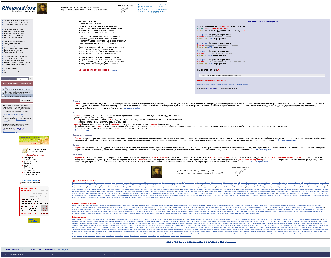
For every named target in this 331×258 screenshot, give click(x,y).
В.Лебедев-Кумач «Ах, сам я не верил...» (311, 211)
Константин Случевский (108, 229)
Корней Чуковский (123, 229)
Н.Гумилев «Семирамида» (254, 185)
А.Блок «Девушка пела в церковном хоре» (97, 205)
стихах (213, 70)
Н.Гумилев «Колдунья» (268, 189)
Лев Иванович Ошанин (153, 229)
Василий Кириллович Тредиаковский (110, 223)
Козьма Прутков (259, 227)
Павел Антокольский (88, 233)
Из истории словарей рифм (14, 31)
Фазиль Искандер (276, 233)
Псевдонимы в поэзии (12, 44)
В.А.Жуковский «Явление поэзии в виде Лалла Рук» (194, 211)
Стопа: (200, 31)
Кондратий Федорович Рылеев (274, 227)
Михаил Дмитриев (289, 229)
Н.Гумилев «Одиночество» (240, 193)
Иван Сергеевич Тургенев (107, 227)
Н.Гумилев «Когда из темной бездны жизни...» (186, 185)
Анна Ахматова (141, 221)
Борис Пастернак (270, 221)
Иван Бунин (297, 225)
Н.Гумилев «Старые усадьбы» (94, 193)
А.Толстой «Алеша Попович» (209, 207)
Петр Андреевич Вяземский (104, 233)
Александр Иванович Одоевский (102, 219)
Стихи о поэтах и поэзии (13, 50)
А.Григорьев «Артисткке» (164, 209)
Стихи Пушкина (12, 250)
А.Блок (25, 128)
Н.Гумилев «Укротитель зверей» (286, 189)
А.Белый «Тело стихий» (269, 207)
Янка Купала (175, 236)
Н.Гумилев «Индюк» (270, 185)
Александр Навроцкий (120, 219)
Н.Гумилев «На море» (322, 189)
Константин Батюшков (291, 227)
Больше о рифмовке (259, 162)
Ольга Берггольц (316, 231)
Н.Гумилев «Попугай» (306, 185)
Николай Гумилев (211, 231)
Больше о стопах (82, 130)
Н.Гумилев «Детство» (122, 183)
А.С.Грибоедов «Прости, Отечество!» (247, 205)
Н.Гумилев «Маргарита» (80, 185)
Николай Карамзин (250, 231)
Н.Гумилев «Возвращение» (214, 191)
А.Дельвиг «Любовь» (148, 209)
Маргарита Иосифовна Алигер (221, 229)
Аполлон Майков (205, 221)
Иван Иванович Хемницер (310, 225)
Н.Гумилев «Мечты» (138, 185)
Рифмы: (200, 37)
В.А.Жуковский (23, 130)
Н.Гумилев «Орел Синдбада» (87, 197)
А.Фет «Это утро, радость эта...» (228, 209)
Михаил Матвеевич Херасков (319, 229)
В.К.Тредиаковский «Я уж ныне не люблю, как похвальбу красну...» (257, 211)
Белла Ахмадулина (246, 221)
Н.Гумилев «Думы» (243, 195)
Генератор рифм (9, 79)
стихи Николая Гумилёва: (87, 181)
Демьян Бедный (142, 225)
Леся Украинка (178, 229)
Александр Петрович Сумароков (159, 219)
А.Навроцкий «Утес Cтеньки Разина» (151, 205)
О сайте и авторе (10, 69)
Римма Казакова (138, 233)
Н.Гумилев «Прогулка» (198, 191)
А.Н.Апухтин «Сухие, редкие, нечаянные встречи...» (126, 207)
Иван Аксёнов (272, 225)
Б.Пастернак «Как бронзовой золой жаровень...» (310, 209)
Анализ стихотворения (208, 75)
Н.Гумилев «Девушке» (79, 187)
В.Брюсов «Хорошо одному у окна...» (165, 211)
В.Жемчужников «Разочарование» (176, 213)
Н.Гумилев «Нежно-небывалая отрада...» (290, 193)
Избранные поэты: (79, 217)
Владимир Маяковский (258, 223)
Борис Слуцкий (282, 221)
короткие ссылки (210, 88)
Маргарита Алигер (205, 229)
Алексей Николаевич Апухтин (277, 219)
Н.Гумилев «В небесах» (112, 193)
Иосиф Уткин (227, 227)
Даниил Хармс (131, 225)
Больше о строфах (132, 108)
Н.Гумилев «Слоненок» (307, 187)
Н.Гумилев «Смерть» (171, 195)
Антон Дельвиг (181, 221)
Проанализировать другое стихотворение (211, 80)
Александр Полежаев (176, 219)
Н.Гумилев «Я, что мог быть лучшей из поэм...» (92, 189)
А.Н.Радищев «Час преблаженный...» (175, 205)
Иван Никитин (76, 227)
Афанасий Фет (235, 221)
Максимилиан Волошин (191, 229)
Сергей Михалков (245, 233)
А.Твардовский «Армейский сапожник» (309, 205)
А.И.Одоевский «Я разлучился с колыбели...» (125, 205)
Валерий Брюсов (316, 221)
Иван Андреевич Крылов (285, 225)
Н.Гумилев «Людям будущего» (171, 183)
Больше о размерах (287, 140)
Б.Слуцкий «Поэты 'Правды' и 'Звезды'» (84, 211)
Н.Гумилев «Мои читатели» (311, 191)
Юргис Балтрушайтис (122, 236)
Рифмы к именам (228, 84)
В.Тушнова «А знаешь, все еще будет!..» (98, 213)
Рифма (5, 105)
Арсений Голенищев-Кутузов (221, 221)
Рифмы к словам (10, 62)
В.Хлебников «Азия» (78, 213)
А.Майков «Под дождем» (181, 209)
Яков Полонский (165, 236)
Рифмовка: (202, 39)
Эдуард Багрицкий (89, 236)
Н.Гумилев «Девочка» (190, 193)
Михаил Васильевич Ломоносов (273, 229)
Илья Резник (150, 227)
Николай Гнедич (200, 231)
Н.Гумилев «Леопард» (189, 183)
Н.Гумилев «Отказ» (147, 189)
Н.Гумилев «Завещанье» (159, 187)
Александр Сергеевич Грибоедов (194, 219)
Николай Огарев (272, 231)
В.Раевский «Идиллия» (252, 213)
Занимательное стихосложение (15, 42)
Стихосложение (8, 117)
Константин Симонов (93, 229)
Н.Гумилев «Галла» (93, 187)
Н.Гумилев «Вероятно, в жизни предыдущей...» (135, 193)
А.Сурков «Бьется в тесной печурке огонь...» (185, 207)
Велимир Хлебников (158, 223)
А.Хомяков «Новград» (254, 207)
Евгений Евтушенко (223, 225)
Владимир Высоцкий (215, 223)
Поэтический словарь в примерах (16, 22)
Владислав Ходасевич (299, 223)
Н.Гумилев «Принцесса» (237, 185)
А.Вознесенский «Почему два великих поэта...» (292, 207)
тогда (141, 9)
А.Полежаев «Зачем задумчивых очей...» (221, 205)
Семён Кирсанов (203, 233)
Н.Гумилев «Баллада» (114, 189)
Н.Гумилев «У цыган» (79, 195)
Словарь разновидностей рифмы (16, 20)
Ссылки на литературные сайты (16, 71)
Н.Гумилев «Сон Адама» (258, 195)
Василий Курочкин (128, 223)
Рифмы (77, 150)
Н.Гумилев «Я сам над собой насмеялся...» (167, 189)
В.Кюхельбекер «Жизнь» (119, 213)
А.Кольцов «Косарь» (102, 207)
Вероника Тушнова (171, 223)
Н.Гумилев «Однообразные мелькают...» (236, 191)
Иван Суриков (120, 227)
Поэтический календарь (13, 58)
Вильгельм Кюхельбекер (185, 223)
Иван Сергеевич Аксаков (89, 227)
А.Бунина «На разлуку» (109, 209)
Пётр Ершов (118, 233)
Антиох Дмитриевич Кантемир (166, 221)
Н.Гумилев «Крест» (230, 189)
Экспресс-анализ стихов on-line (15, 56)
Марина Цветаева (237, 229)
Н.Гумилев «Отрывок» (269, 187)
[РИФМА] (18, 12)
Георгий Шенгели (96, 225)
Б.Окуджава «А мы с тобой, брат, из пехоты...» (137, 211)
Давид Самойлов (121, 225)
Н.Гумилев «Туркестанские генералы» (316, 193)
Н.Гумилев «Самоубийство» (131, 189)
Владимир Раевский (272, 223)
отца (140, 8)
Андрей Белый (103, 221)
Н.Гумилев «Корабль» (273, 195)
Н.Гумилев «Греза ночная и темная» (288, 187)
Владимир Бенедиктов (201, 223)
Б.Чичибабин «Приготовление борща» (110, 211)
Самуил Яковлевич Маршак (168, 233)
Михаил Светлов (77, 231)
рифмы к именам (24, 62)
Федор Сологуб (304, 233)
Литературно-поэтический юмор (16, 48)
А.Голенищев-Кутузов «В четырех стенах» (203, 209)
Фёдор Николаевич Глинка (318, 233)
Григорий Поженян (109, 225)
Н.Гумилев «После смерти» (207, 193)
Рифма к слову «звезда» (10, 132)
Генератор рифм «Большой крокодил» (38, 250)
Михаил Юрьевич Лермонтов (93, 231)
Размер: (200, 28)
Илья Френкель (171, 227)
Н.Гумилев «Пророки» (230, 183)
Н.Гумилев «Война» (304, 195)
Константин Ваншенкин (306, 227)
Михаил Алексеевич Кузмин (253, 229)
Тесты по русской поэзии (13, 38)
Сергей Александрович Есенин (229, 233)
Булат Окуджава (305, 221)
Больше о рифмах (263, 150)
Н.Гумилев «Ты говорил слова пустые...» (101, 185)
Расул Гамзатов (127, 233)
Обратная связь (10, 73)
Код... (21, 183)
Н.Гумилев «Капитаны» (229, 195)
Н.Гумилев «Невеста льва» (305, 189)
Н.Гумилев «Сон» (216, 183)
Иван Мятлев (324, 225)
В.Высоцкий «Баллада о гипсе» (155, 213)
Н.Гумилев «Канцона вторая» (214, 189)
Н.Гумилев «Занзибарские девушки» (248, 189)
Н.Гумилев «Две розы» (107, 187)
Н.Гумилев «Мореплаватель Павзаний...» (111, 191)
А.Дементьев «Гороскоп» (316, 207)
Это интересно (9, 52)
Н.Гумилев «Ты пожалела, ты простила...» (263, 191)
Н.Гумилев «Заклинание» (124, 195)
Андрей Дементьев (129, 221)
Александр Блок (86, 219)
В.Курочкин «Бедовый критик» (288, 211)
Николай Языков (305, 231)
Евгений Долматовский (208, 225)
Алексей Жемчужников (249, 219)
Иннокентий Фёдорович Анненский (199, 227)
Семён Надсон (214, 233)
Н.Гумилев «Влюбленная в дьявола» (140, 187)
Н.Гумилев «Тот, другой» (213, 195)
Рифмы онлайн (215, 84)
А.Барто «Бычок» (77, 205)
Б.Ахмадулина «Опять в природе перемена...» (253, 209)
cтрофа (203, 35)
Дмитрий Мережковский (166, 225)
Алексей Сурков (305, 219)
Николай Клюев (261, 231)
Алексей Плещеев (293, 219)
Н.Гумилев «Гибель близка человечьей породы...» (148, 195)
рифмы (163, 5)
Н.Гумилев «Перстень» (151, 197)
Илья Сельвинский (160, 227)
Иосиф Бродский (216, 227)
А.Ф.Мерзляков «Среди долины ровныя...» (233, 207)
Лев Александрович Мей (137, 229)
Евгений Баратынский (193, 225)
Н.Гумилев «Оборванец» (105, 197)
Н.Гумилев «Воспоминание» (160, 193)
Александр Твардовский (233, 219)
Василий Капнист (92, 223)
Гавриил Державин (313, 223)
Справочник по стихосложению (15, 24)
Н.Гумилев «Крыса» (264, 183)
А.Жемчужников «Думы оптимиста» (83, 207)
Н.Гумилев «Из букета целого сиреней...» (158, 185)
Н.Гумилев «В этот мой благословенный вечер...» (145, 183)
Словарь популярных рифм (14, 60)
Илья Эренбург (182, 227)
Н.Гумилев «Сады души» (289, 195)
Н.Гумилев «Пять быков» (123, 185)
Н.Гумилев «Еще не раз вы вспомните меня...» (128, 197)
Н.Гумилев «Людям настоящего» (104, 183)
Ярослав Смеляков (185, 236)
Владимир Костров (244, 223)
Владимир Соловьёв (286, 223)
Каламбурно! (63, 250)
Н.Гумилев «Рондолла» (224, 193)
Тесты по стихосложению (13, 35)
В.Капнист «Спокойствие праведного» (223, 211)
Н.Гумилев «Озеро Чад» (279, 183)
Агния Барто (76, 219)
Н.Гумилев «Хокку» (121, 187)
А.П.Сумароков (17, 128)
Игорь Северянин (139, 227)
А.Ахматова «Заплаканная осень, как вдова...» (86, 209)
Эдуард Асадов (77, 236)
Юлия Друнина (100, 236)
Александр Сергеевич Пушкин (215, 219)
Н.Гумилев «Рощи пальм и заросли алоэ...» (263, 193)
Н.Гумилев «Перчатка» (94, 195)
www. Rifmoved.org (107, 254)
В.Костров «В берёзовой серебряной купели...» (202, 213)
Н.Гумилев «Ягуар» (294, 183)
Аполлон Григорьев (193, 221)
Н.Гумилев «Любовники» (224, 187)
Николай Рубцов (283, 231)
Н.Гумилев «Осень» (239, 187)
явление (157, 5)
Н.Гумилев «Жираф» (176, 193)
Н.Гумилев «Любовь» (183, 191)
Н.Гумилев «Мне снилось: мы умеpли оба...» (315, 183)
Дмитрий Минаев (180, 225)
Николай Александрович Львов (132, 231)
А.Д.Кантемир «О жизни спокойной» (129, 209)
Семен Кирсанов (192, 233)
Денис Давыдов (153, 225)
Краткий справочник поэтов (14, 33)
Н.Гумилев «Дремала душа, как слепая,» (84, 191)
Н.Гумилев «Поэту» (165, 197)
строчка (146, 6)
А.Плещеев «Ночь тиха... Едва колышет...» (157, 207)
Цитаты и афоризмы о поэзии (15, 46)
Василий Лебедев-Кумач (143, 223)
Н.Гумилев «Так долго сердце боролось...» (215, 185)
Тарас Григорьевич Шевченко (261, 233)
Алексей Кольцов (262, 219)
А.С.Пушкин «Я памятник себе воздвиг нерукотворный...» (278, 205)
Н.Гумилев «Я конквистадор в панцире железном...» (199, 187)
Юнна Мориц (110, 236)
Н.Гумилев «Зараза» (203, 183)
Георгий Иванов (85, 225)
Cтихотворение (204, 26)
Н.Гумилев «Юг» (296, 191)
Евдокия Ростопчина (248, 225)
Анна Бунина (151, 221)
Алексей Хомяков (92, 221)
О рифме (19, 52)
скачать (114, 70)
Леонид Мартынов (167, 229)
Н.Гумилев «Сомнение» (253, 187)
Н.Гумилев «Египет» (283, 191)
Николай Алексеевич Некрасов (173, 231)
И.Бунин (15, 130)
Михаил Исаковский (302, 229)
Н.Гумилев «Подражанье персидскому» (163, 191)
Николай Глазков (189, 231)
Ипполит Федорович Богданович (242, 227)
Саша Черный (182, 233)
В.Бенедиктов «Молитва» (136, 213)
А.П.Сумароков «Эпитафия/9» (198, 205)
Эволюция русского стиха (13, 29)
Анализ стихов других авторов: (84, 203)
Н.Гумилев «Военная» (175, 187)
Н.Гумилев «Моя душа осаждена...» (192, 189)
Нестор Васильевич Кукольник (112, 231)
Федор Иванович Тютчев (291, 233)
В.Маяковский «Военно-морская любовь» (231, 213)
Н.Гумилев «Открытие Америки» (287, 185)
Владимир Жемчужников (230, 223)
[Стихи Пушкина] (86, 14)
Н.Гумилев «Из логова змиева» (247, 183)
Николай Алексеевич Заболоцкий (153, 231)
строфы (18, 112)
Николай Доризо (238, 231)
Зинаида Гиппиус (261, 225)
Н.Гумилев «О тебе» (108, 195)
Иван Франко (129, 227)
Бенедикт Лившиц (258, 221)
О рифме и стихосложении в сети (16, 65)
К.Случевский (7, 130)
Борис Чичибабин (293, 221)
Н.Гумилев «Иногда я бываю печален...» (137, 191)
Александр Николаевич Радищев (138, 219)
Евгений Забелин (235, 225)
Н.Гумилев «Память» (320, 185)
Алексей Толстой (316, 219)
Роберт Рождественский (151, 233)
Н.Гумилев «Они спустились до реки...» (191, 195)
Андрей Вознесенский (116, 221)
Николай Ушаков (294, 231)
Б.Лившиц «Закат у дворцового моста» (281, 209)
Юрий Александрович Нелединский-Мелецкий (144, 236)
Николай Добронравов (225, 231)
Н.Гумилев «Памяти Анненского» (82, 183)
